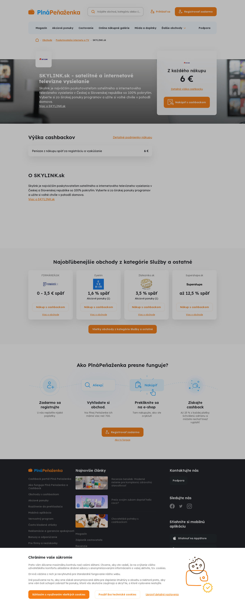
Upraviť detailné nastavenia (162, 594)
